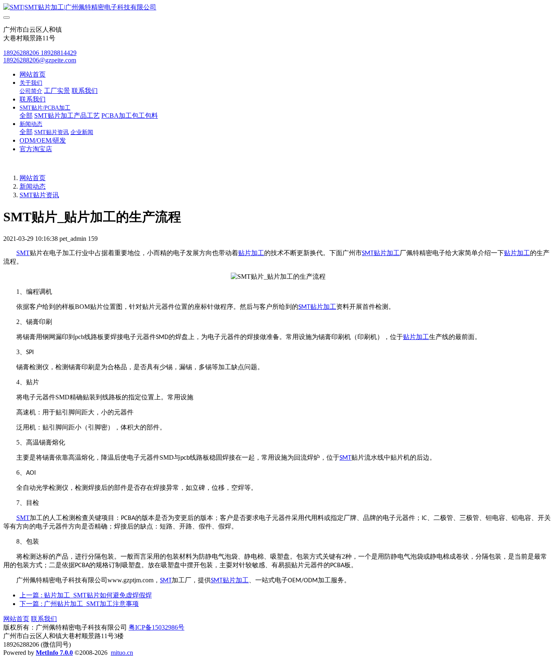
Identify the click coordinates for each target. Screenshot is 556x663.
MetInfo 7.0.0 (54, 652)
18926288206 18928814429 (40, 52)
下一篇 (79, 603)
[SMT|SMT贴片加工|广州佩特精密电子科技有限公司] (278, 7)
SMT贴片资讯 (39, 195)
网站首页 (33, 74)
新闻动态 (33, 186)
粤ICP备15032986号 (156, 627)
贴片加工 (251, 252)
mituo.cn (122, 652)
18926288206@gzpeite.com (39, 60)
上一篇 (86, 595)
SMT (23, 252)
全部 (26, 115)
